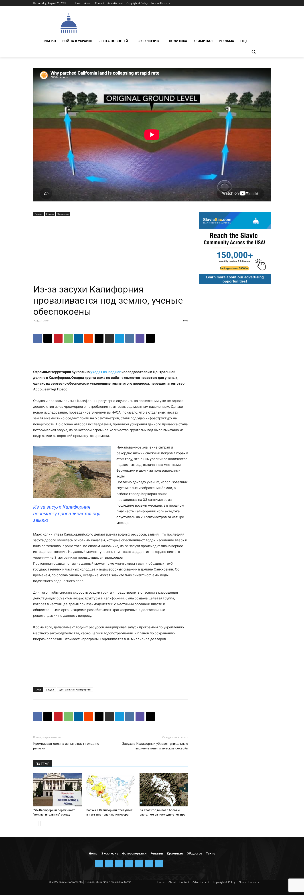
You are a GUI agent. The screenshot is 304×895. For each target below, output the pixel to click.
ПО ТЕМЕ (42, 764)
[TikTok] (256, 3)
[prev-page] (36, 823)
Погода (38, 213)
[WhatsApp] (68, 338)
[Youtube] (268, 3)
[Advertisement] (185, 22)
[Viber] (140, 338)
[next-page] (43, 823)
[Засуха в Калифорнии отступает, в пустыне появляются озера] (110, 789)
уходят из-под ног (105, 372)
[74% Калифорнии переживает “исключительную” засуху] (57, 789)
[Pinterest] (58, 338)
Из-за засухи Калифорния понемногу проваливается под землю (67, 513)
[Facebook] (231, 3)
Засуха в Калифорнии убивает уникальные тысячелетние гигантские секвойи (155, 746)
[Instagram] (237, 3)
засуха (50, 689)
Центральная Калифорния (75, 689)
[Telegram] (249, 3)
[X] (262, 3)
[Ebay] (225, 3)
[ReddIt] (88, 338)
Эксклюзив (63, 213)
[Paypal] (243, 3)
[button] (253, 51)
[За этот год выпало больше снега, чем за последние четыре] (164, 789)
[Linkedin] (78, 338)
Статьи (50, 213)
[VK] (129, 338)
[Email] (99, 338)
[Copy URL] (150, 338)
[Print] (109, 338)
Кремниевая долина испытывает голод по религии (66, 746)
